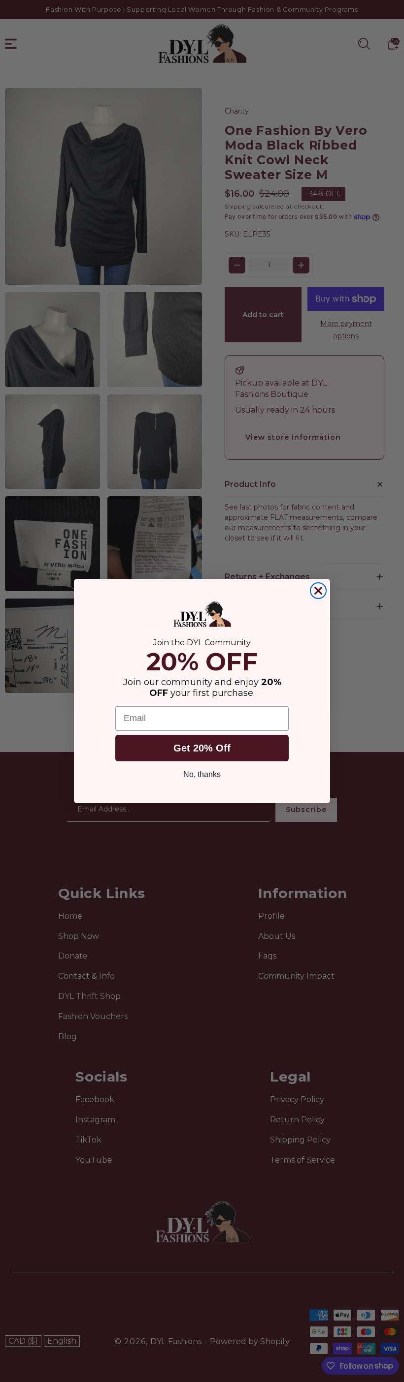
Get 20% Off (202, 748)
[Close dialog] (318, 591)
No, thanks (202, 774)
